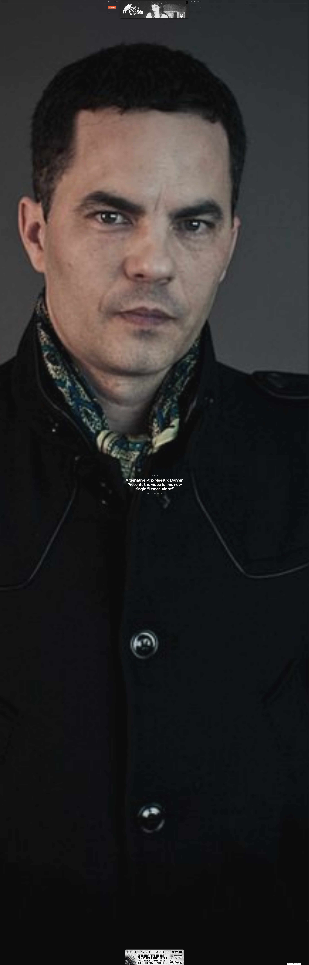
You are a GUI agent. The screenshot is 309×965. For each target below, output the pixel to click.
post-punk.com (158, 493)
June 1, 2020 (150, 493)
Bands (115, 1)
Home (109, 1)
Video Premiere (154, 475)
